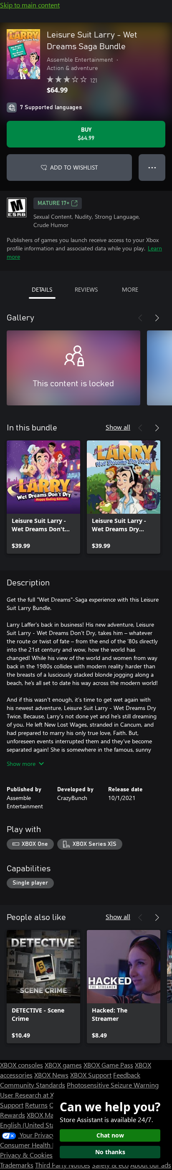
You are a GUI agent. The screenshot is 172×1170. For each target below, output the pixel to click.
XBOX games (63, 1064)
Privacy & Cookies (26, 1154)
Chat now (110, 1135)
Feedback (126, 1074)
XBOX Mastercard (52, 1114)
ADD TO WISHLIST (74, 167)
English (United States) (32, 1124)
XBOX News (51, 1074)
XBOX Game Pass (108, 1064)
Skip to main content (30, 4)
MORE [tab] (130, 289)
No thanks (110, 1152)
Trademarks (16, 1164)
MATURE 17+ (53, 203)
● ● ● (152, 167)
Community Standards (32, 1084)
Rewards (12, 1114)
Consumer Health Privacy (36, 1144)
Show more (21, 764)
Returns (36, 1104)
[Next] (157, 318)
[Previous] (140, 318)
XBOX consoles (21, 1064)
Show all (118, 426)
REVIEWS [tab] (86, 289)
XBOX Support (90, 1074)
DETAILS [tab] (42, 289)
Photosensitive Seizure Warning (113, 1084)
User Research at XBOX (34, 1094)
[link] (43, 497)
